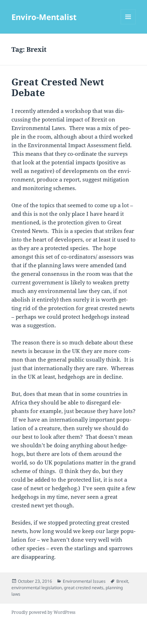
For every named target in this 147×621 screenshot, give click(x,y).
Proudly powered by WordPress (43, 612)
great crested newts (83, 588)
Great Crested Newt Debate (57, 87)
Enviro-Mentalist (44, 16)
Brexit (122, 581)
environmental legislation (36, 588)
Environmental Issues (84, 581)
